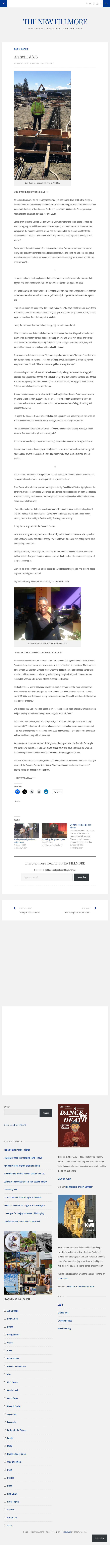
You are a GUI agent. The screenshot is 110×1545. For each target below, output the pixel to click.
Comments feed (65, 1320)
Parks (9, 1469)
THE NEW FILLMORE (55, 21)
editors (35, 63)
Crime (9, 1350)
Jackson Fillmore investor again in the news (23, 1197)
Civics (10, 1342)
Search (7, 1106)
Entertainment (13, 1358)
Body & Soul (12, 1318)
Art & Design (12, 1310)
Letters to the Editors (16, 1430)
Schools (10, 1509)
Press (9, 1485)
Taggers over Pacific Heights (17, 1149)
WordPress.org (64, 1328)
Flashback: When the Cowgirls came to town (23, 1157)
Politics (10, 1477)
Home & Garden (14, 1406)
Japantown (11, 1414)
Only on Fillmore (14, 1461)
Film (9, 1374)
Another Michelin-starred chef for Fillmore (22, 1165)
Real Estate (12, 1493)
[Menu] (3, 3)
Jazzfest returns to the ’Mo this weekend (22, 1221)
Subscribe (81, 877)
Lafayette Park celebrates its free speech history (25, 1181)
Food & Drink (12, 1390)
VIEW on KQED (64, 1178)
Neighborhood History (16, 1454)
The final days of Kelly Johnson (78, 1186)
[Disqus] (55, 967)
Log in (60, 1304)
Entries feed (63, 1312)
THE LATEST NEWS (15, 1124)
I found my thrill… (11, 1189)
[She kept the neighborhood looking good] (26, 830)
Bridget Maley (13, 1334)
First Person (12, 1382)
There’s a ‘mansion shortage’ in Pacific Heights (24, 1205)
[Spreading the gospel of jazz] (54, 830)
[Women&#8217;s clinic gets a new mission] (84, 836)
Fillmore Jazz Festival (16, 1366)
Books (10, 1326)
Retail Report (13, 1501)
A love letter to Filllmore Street (80, 1286)
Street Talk (12, 1517)
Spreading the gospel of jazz (53, 839)
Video (9, 1525)
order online (63, 1278)
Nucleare (67, 1532)
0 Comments (49, 63)
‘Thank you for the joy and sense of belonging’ (24, 1213)
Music (9, 1445)
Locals (10, 1438)
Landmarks (11, 1422)
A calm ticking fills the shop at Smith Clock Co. (24, 1173)
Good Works (21, 49)
